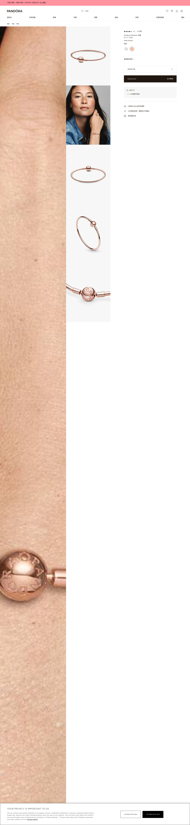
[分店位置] (172, 11)
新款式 (9, 17)
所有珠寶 (32, 17)
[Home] (14, 11)
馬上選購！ (43, 2)
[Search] (82, 11)
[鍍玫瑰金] (132, 49)
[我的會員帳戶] (176, 11)
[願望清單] (167, 11)
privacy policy (32, 819)
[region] (95, 814)
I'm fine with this (153, 814)
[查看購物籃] (181, 11)
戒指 (116, 17)
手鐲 (17, 24)
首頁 (8, 24)
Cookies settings (130, 814)
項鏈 (95, 17)
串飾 (54, 17)
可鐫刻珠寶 (160, 17)
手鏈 (75, 17)
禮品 (182, 17)
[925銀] (126, 49)
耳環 (136, 17)
